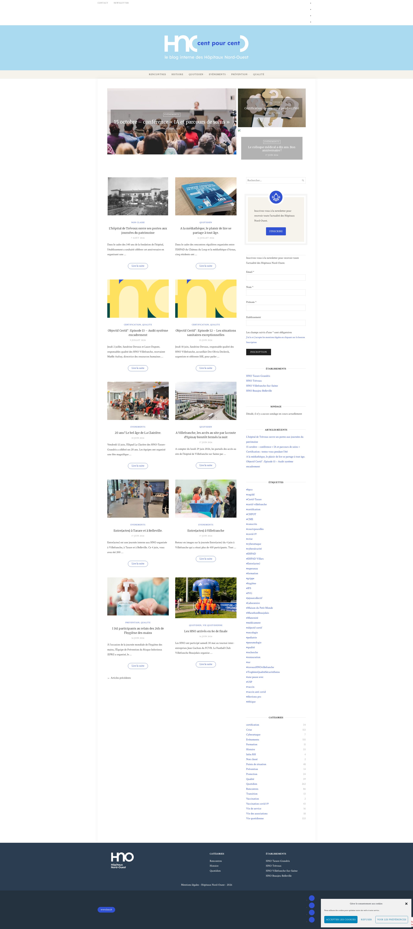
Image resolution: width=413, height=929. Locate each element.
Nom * (249, 287)
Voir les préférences (391, 919)
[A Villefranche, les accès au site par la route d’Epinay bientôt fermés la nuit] (206, 419)
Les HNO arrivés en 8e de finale (205, 631)
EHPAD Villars (255, 558)
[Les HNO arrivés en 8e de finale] (206, 617)
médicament (254, 622)
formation (252, 573)
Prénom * (251, 302)
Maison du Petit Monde (260, 608)
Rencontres (157, 74)
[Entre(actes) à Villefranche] (206, 517)
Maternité (252, 618)
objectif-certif (254, 627)
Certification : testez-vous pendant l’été (267, 451)
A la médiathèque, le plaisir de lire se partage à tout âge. (275, 456)
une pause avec (255, 677)
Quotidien (196, 74)
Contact (103, 3)
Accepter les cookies (341, 919)
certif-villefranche (257, 504)
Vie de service (253, 808)
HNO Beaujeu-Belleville (259, 391)
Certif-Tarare (254, 499)
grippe (250, 578)
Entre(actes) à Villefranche (205, 530)
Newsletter (121, 3)
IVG (249, 593)
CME (250, 519)
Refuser (366, 919)
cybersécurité (254, 549)
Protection (251, 774)
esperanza (252, 568)
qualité (251, 647)
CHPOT (251, 514)
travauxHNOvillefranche (260, 667)
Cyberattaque (253, 734)
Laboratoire (253, 603)
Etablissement (253, 317)
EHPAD (251, 553)
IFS (249, 588)
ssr (248, 662)
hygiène (251, 583)
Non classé (138, 222)
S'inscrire (276, 231)
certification (132, 324)
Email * (250, 272)
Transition (251, 794)
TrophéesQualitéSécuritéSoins (263, 672)
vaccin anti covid (256, 692)
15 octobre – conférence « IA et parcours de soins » (273, 447)
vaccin (250, 687)
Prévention (239, 74)
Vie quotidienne (212, 625)
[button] (406, 903)
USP (249, 682)
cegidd (250, 494)
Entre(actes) (253, 563)
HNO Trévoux (254, 381)
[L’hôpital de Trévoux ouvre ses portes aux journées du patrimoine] (138, 214)
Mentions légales (190, 885)
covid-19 (252, 534)
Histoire (177, 74)
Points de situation (256, 764)
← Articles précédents (119, 678)
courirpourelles (255, 529)
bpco (249, 489)
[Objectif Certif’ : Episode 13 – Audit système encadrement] (138, 317)
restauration (253, 657)
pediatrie (252, 637)
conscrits (252, 524)
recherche (252, 652)
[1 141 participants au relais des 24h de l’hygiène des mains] (138, 614)
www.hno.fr (106, 909)
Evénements (217, 74)
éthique (251, 701)
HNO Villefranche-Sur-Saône (262, 386)
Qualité (258, 74)
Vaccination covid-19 (257, 804)
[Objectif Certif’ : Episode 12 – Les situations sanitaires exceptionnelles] (206, 317)
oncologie (252, 632)
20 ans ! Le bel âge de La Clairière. (138, 433)
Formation (251, 744)
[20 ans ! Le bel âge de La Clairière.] (138, 419)
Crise (249, 730)
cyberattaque (254, 544)
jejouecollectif (254, 598)
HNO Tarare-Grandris (258, 376)
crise (249, 539)
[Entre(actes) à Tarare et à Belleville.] (138, 517)
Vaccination (252, 799)
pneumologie (254, 642)
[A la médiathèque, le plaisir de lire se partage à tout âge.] (206, 214)
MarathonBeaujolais (258, 613)
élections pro (254, 696)
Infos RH (251, 754)
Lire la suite (140, 266)
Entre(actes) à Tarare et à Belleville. (138, 530)
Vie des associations (256, 813)
